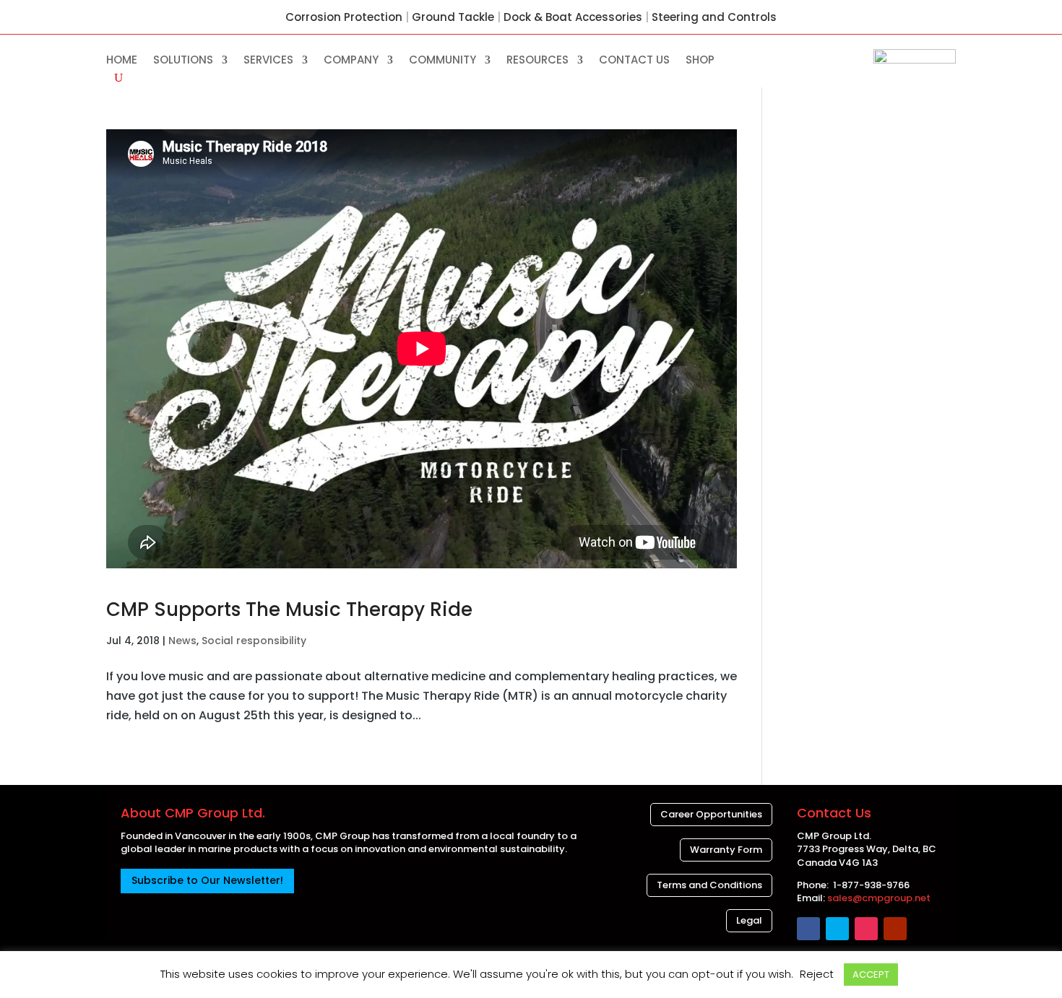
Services (268, 61)
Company (351, 61)
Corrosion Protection (343, 17)
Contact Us (634, 61)
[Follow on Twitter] (837, 928)
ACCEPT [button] (870, 974)
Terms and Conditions (709, 885)
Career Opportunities (711, 814)
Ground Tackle (453, 17)
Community (442, 61)
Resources (537, 61)
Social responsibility (254, 640)
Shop (700, 61)
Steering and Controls (714, 17)
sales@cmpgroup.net (879, 898)
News (182, 640)
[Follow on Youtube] (895, 928)
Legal (749, 920)
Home (121, 61)
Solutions (183, 61)
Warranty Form (726, 849)
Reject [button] (817, 973)
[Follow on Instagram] (866, 928)
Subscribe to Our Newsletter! (207, 880)
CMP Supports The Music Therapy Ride (289, 609)
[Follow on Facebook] (808, 928)
